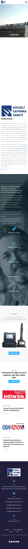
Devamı (6, 413)
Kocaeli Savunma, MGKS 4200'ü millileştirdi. (13, 409)
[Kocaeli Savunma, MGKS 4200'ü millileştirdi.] (14, 394)
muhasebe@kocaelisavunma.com (14, 502)
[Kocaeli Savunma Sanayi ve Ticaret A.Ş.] (3, 2)
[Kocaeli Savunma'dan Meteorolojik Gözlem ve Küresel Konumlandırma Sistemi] (14, 426)
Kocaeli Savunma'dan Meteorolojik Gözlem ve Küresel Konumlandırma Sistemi (13, 443)
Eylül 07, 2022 (7, 405)
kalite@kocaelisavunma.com (14, 508)
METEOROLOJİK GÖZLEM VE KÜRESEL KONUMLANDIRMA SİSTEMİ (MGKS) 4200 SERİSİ (13, 340)
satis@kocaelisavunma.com (14, 511)
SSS (17, 531)
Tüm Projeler (14, 353)
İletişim (7, 529)
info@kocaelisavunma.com (14, 498)
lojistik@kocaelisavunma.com (14, 505)
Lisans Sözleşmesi (18, 529)
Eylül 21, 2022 (7, 437)
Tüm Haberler (14, 381)
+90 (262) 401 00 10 (14, 521)
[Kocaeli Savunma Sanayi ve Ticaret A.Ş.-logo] (14, 472)
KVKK (11, 531)
